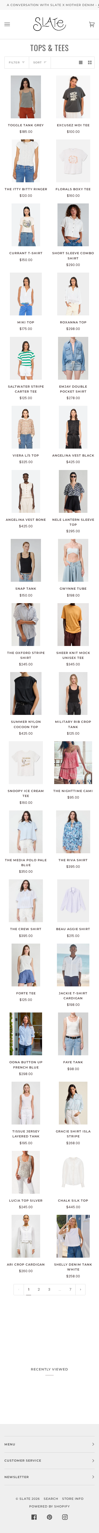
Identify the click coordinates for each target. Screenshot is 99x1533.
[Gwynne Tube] (73, 560)
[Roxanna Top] (73, 294)
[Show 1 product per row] (80, 62)
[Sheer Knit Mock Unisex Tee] (73, 624)
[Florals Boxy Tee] (73, 160)
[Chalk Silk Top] (73, 1172)
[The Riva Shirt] (73, 831)
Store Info (73, 1499)
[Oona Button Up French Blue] (26, 1033)
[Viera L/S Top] (26, 427)
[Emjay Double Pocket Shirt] (73, 358)
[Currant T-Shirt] (26, 224)
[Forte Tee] (26, 965)
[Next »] (80, 1289)
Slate (25, 1499)
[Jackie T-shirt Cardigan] (73, 965)
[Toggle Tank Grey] (26, 96)
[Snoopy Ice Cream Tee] (26, 762)
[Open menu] (12, 24)
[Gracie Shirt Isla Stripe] (73, 1103)
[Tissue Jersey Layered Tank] (26, 1103)
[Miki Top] (26, 294)
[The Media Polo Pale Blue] (26, 831)
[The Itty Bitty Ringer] (26, 160)
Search (51, 1499)
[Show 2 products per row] (89, 62)
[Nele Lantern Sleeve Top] (73, 491)
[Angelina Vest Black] (73, 427)
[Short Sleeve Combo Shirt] (73, 224)
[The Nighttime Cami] (73, 762)
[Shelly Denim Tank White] (73, 1236)
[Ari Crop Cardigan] (26, 1236)
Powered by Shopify (49, 1506)
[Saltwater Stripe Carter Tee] (26, 358)
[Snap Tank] (26, 560)
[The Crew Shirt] (26, 900)
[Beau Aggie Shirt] (73, 900)
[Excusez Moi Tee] (73, 96)
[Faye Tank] (73, 1033)
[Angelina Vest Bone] (26, 491)
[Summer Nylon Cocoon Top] (26, 693)
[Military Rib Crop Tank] (73, 693)
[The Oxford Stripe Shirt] (26, 624)
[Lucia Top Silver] (26, 1172)
